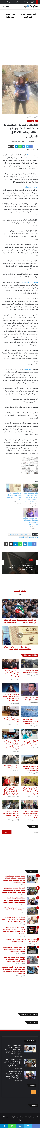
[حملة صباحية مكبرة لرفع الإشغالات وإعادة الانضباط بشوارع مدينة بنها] (32, 911)
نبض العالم (29, 155)
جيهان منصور (28, 369)
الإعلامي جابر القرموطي (30, 282)
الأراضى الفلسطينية (13, 534)
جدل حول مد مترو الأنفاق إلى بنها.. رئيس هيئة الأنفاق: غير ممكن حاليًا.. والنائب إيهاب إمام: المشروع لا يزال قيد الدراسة (13, 970)
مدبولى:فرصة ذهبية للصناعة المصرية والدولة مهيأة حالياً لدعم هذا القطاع (30, 814)
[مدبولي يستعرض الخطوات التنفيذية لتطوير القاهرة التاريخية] (10, 711)
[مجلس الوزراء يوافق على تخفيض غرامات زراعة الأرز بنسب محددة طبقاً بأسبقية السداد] (30, 781)
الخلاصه (34, 1105)
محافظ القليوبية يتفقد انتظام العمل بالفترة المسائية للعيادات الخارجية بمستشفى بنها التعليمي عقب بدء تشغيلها (14, 879)
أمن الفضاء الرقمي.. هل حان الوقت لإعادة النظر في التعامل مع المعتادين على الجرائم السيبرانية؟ (13, 949)
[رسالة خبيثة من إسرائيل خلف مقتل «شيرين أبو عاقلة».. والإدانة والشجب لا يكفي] (31, 512)
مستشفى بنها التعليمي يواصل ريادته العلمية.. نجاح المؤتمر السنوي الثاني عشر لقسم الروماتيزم (13, 919)
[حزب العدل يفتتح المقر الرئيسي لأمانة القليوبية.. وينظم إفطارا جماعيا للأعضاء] (10, 664)
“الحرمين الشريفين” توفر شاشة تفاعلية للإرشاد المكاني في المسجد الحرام (29, 743)
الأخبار (29, 117)
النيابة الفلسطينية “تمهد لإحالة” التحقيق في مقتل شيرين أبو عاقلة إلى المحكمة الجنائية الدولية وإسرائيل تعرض (31, 497)
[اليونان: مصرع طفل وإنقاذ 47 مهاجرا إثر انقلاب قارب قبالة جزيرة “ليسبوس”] (30, 711)
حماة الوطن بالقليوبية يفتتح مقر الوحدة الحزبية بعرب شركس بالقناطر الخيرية (11, 814)
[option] (20, 562)
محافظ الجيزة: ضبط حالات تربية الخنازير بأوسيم (11, 767)
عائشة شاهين (32, 141)
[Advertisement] (20, 42)
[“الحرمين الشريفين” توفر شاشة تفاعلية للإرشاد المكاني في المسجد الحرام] (30, 734)
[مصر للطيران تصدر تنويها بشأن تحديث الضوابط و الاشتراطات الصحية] (30, 759)
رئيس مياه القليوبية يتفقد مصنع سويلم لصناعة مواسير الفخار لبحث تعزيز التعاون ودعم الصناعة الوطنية (13, 890)
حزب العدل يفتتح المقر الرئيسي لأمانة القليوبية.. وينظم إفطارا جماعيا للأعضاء (11, 674)
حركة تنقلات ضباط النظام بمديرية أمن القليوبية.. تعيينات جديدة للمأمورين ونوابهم (20, 568)
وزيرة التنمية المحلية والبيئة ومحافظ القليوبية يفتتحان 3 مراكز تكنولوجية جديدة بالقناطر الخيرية (14, 900)
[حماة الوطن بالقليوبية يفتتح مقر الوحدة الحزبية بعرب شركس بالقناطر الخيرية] (10, 804)
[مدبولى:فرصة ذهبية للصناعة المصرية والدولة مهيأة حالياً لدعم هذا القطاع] (30, 804)
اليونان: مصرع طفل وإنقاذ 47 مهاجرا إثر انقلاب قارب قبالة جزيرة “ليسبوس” (30, 721)
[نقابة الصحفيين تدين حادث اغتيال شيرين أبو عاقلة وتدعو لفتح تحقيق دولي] (13, 488)
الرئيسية (34, 117)
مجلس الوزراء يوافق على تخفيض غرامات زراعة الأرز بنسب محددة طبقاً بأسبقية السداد (30, 791)
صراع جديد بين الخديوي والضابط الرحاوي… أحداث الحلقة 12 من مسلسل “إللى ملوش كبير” (11, 697)
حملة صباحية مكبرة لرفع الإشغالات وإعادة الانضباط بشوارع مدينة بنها (14, 909)
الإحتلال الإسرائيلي (33, 537)
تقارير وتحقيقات (30, 121)
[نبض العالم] (30, 6)
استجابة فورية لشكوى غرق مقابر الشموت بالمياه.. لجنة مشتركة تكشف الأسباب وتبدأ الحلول (14, 959)
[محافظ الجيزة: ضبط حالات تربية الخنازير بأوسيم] (10, 759)
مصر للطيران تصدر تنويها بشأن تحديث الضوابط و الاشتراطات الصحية (30, 768)
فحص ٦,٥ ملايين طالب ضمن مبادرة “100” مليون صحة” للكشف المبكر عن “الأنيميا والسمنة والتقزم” (11, 791)
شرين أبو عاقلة (23, 537)
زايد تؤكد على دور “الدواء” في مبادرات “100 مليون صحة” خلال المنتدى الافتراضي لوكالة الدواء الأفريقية (11, 745)
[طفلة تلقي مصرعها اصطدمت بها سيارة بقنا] (30, 663)
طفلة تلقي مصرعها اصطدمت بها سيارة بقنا (30, 671)
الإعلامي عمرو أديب (30, 187)
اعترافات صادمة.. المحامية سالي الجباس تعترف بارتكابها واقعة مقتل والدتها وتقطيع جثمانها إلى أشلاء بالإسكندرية (13, 930)
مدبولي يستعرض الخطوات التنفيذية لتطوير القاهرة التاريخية (10, 720)
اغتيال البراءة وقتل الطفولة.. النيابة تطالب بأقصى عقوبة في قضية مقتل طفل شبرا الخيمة (22, 940)
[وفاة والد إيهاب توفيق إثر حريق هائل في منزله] (30, 689)
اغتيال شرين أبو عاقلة (25, 534)
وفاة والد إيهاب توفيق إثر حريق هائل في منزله (30, 698)
